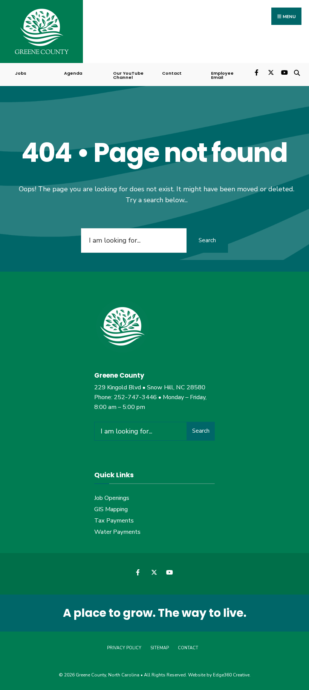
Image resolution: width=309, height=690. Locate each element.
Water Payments (117, 532)
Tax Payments (114, 520)
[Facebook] (257, 71)
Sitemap (159, 648)
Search (207, 240)
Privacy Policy (124, 648)
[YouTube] (283, 71)
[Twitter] (270, 71)
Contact (172, 73)
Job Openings (111, 498)
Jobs (20, 73)
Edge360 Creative (231, 675)
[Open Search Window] (296, 71)
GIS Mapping (111, 509)
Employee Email (222, 75)
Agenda (73, 73)
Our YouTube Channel (128, 75)
